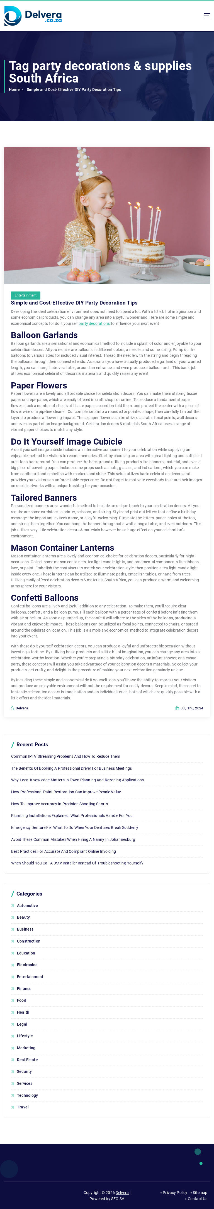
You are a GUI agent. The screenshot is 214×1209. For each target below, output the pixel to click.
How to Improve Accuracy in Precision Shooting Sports (59, 804)
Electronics (27, 965)
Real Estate (27, 1060)
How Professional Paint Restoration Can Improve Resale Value (66, 792)
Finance (24, 988)
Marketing (26, 1048)
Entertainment (26, 295)
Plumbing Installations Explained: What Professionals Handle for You (72, 815)
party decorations (94, 323)
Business (25, 929)
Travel (23, 1107)
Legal (22, 1024)
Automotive (27, 905)
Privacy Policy (175, 1192)
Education (26, 953)
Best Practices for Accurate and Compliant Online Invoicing (63, 851)
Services (24, 1083)
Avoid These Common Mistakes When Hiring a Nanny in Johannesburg (73, 839)
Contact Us (197, 1198)
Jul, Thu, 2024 (191, 708)
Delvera (122, 1192)
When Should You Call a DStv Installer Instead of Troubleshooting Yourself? (77, 863)
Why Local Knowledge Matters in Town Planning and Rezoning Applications (77, 780)
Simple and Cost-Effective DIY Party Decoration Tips (74, 89)
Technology (27, 1095)
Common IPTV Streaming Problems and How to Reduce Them (65, 756)
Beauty (23, 917)
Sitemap (200, 1192)
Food (21, 1000)
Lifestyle (25, 1036)
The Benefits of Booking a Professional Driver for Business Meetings (71, 768)
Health (23, 1012)
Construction (28, 941)
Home (14, 89)
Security (24, 1071)
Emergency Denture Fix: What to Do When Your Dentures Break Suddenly (74, 827)
